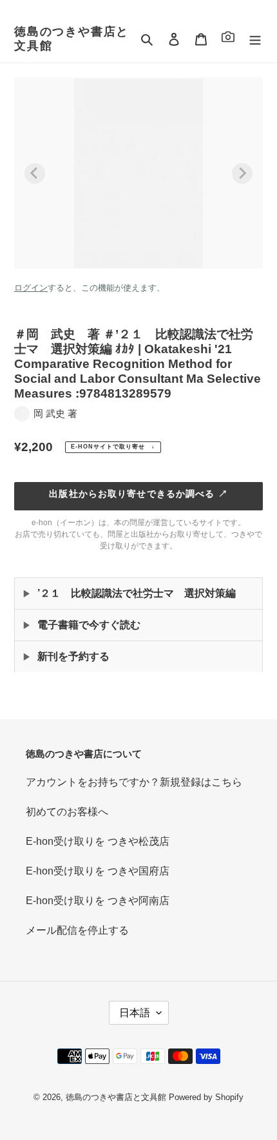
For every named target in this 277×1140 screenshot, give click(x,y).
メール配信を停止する (77, 930)
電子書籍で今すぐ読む (88, 624)
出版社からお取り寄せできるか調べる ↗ (138, 493)
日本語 (134, 1012)
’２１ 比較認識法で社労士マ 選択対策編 (136, 593)
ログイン (31, 288)
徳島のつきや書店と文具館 (71, 38)
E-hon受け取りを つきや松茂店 (97, 841)
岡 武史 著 (55, 413)
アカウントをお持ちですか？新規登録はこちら (134, 782)
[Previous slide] (34, 173)
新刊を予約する (73, 656)
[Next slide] (242, 173)
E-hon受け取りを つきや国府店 (97, 870)
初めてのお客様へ (67, 811)
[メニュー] (255, 39)
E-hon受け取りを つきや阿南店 (97, 900)
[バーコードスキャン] (228, 39)
